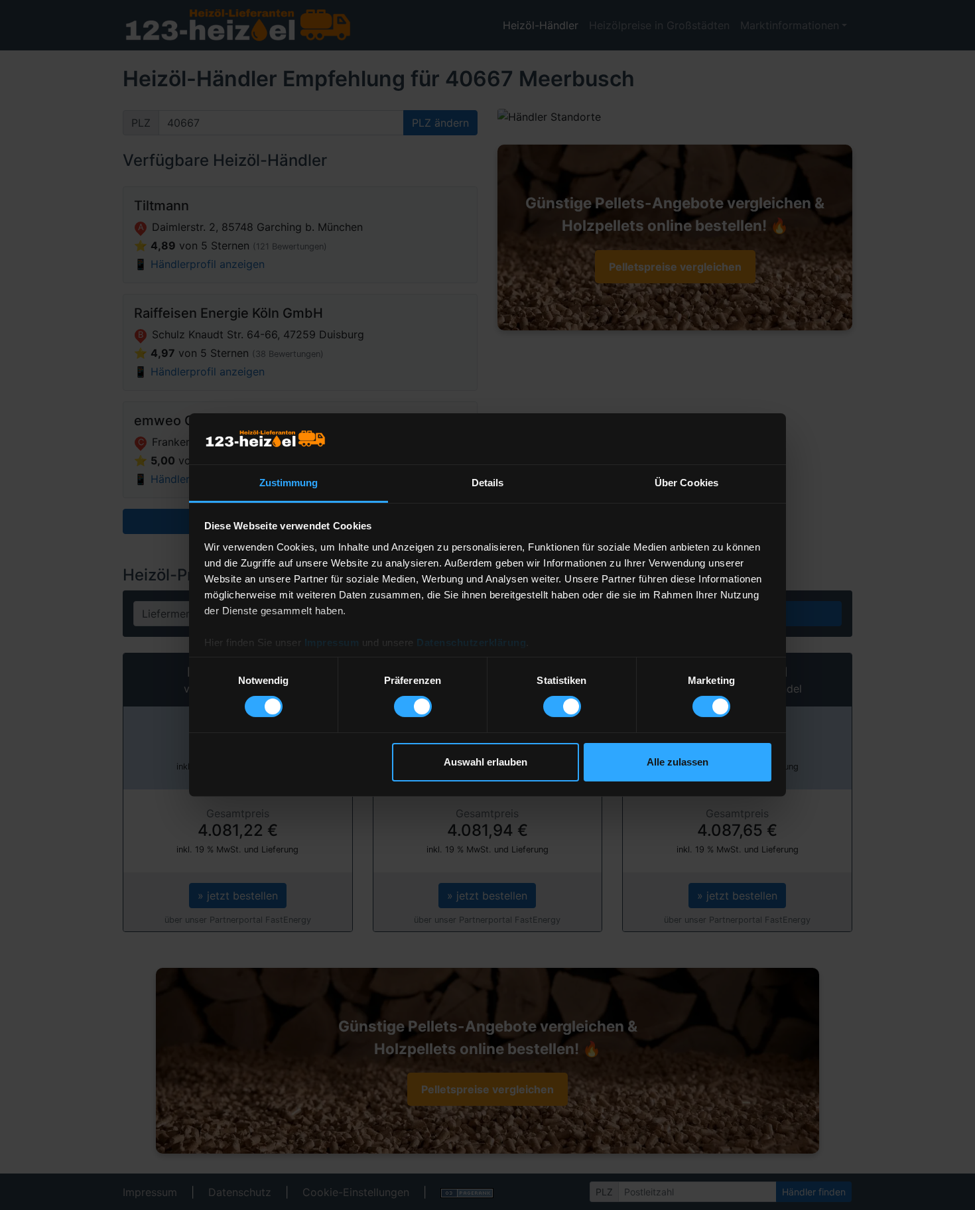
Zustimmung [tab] (288, 482)
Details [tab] (488, 482)
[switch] (413, 706)
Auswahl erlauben (485, 762)
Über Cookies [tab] (686, 482)
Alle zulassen (677, 762)
